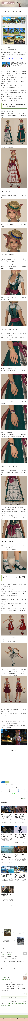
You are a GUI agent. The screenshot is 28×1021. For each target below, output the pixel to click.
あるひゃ (4, 977)
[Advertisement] (14, 765)
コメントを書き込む (14, 997)
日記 (7, 781)
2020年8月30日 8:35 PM (6, 954)
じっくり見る (5, 784)
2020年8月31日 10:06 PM (7, 979)
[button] (24, 483)
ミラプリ (11, 784)
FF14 (3, 781)
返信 (25, 974)
